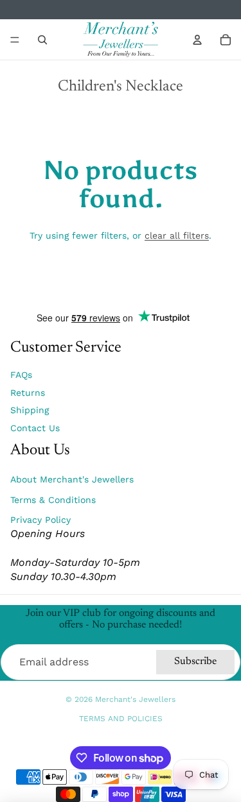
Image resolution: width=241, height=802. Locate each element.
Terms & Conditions (53, 500)
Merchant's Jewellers (135, 699)
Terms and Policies (121, 718)
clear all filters (177, 235)
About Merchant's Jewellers (72, 479)
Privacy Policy (40, 520)
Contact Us (35, 428)
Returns (27, 393)
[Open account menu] (197, 40)
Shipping (29, 410)
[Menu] (15, 40)
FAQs (21, 375)
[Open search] (42, 40)
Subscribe (195, 661)
